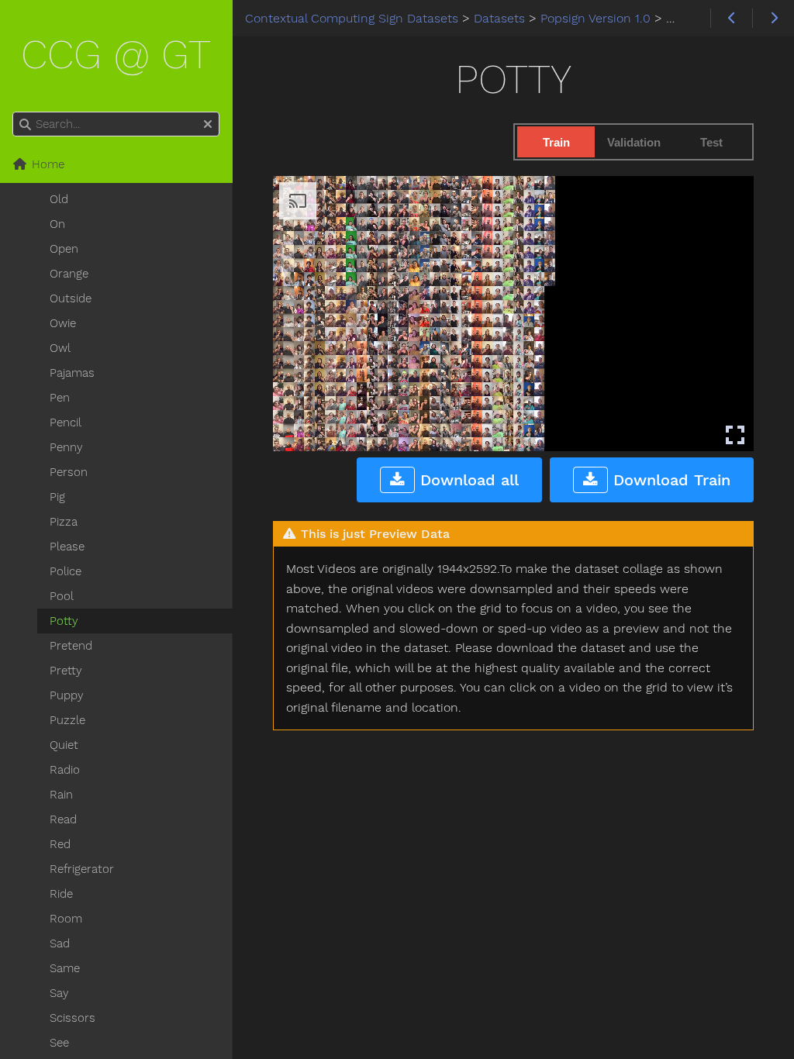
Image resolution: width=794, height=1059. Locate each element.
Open (64, 249)
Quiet (64, 745)
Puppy (67, 695)
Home (46, 164)
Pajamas (72, 373)
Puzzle (67, 720)
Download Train (669, 480)
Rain (61, 795)
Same (65, 968)
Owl (60, 348)
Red (60, 844)
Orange (69, 274)
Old (59, 199)
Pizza (64, 522)
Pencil (65, 422)
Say (59, 993)
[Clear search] (207, 125)
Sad (60, 943)
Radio (65, 770)
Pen (60, 398)
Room (66, 919)
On (57, 224)
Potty (64, 621)
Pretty (66, 671)
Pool (62, 596)
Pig (57, 497)
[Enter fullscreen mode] (735, 435)
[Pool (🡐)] (731, 19)
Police (65, 571)
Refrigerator (82, 869)
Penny (66, 447)
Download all (467, 480)
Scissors (72, 1018)
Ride (61, 894)
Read (63, 819)
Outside (70, 298)
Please (67, 547)
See (59, 1043)
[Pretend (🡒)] (773, 19)
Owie (63, 323)
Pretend (71, 646)
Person (69, 472)
